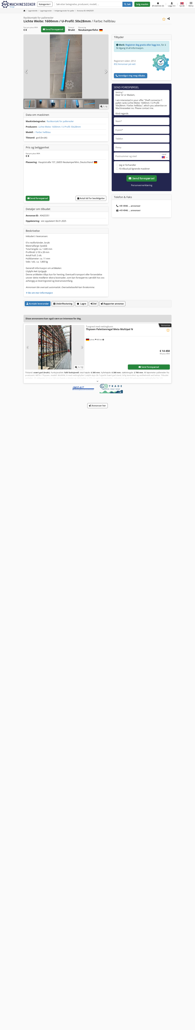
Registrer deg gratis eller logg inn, (143, 44)
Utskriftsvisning (63, 303)
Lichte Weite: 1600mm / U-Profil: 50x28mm (59, 126)
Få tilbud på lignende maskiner (134, 168)
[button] (190, 4)
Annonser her (98, 405)
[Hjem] (24, 11)
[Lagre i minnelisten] (164, 19)
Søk (128, 4)
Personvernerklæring (141, 185)
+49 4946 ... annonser (129, 205)
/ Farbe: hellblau (43, 132)
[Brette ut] (97, 381)
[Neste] (105, 71)
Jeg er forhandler (127, 165)
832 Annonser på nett (125, 64)
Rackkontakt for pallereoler (60, 121)
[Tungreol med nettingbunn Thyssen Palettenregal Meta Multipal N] (54, 347)
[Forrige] (26, 71)
